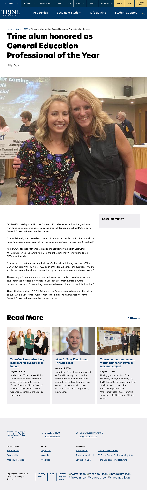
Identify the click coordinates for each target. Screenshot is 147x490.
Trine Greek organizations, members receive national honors (27, 363)
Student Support (126, 13)
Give (69, 4)
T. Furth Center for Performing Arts (115, 456)
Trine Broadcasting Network (112, 460)
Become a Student (69, 13)
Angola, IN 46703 (88, 437)
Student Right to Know (62, 476)
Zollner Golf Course (108, 451)
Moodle (45, 456)
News (58, 4)
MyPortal (46, 451)
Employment (13, 451)
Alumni (92, 4)
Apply (119, 3)
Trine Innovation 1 (85, 456)
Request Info (140, 3)
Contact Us (12, 456)
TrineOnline (82, 451)
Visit (129, 3)
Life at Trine (98, 13)
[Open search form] (143, 13)
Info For (27, 4)
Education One (83, 460)
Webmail (45, 460)
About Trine (45, 4)
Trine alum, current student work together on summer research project (117, 363)
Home (9, 29)
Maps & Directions (16, 460)
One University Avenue (91, 433)
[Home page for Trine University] (10, 13)
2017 (26, 29)
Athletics (80, 4)
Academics (40, 13)
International (107, 4)
